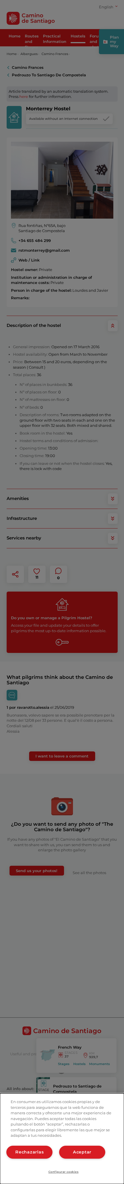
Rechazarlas (29, 1152)
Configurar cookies (63, 1171)
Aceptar (82, 1152)
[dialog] (62, 1138)
